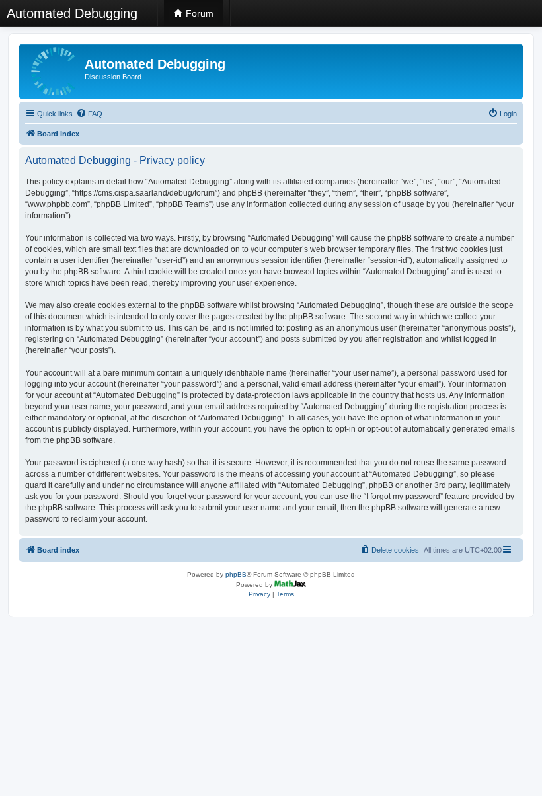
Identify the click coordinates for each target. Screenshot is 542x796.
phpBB (236, 574)
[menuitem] (89, 114)
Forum (198, 13)
